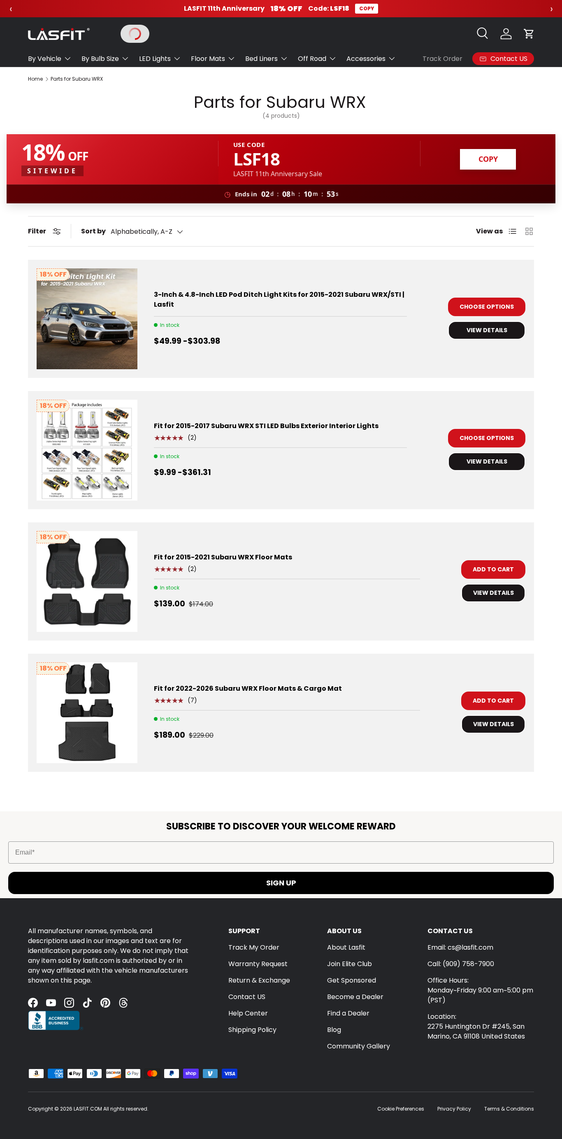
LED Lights (155, 58)
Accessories (366, 58)
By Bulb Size (100, 58)
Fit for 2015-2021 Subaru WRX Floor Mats (223, 557)
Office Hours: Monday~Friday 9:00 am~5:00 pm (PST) (480, 990)
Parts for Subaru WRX (77, 79)
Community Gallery (358, 1046)
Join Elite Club (349, 964)
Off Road (312, 58)
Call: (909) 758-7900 (460, 964)
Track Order (442, 58)
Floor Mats (208, 58)
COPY (366, 8)
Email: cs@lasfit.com (460, 947)
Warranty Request (258, 964)
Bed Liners (261, 58)
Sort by (93, 231)
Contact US (246, 997)
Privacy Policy (454, 1108)
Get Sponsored (351, 980)
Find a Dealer (348, 1013)
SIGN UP (281, 883)
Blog (334, 1029)
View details (487, 330)
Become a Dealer (355, 997)
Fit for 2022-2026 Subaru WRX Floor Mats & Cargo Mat (248, 688)
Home (35, 79)
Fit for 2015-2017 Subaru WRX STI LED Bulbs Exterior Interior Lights (266, 426)
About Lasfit (346, 947)
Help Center (248, 1013)
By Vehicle (44, 58)
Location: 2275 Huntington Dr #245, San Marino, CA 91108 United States (476, 1026)
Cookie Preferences (400, 1108)
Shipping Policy (252, 1029)
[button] (529, 34)
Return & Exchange (259, 980)
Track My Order (253, 947)
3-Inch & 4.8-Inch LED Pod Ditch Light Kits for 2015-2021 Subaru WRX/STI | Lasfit (279, 299)
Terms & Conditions (509, 1108)
